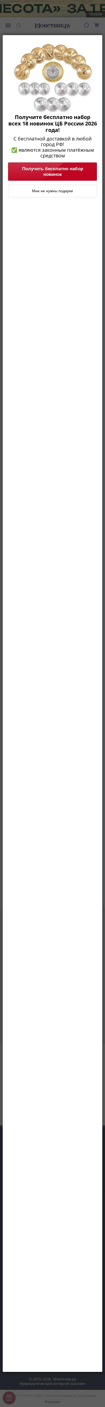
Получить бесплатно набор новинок (52, 171)
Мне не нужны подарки (52, 191)
